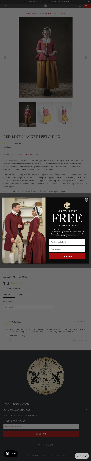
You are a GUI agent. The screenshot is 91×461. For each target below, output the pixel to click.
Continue (67, 256)
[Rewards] (11, 453)
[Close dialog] (86, 199)
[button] (67, 212)
